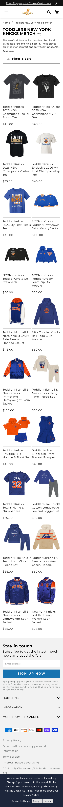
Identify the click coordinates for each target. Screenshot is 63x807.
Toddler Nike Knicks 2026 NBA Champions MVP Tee (46, 112)
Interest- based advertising (21, 762)
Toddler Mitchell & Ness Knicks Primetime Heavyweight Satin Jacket (16, 396)
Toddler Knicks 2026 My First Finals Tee (17, 225)
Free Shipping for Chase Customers (28, 3)
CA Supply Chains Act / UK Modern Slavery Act (31, 771)
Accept (36, 801)
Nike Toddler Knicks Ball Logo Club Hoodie (46, 336)
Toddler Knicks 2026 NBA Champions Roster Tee (16, 169)
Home (6, 22)
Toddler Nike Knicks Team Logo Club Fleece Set (17, 561)
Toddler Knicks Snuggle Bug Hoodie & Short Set (16, 454)
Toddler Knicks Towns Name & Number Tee (13, 507)
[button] (6, 12)
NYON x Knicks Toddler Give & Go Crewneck (15, 279)
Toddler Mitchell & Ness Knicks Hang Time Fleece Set (45, 393)
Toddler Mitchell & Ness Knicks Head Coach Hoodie (45, 561)
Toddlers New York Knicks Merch (33, 22)
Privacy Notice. (31, 795)
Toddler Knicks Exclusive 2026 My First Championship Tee (46, 169)
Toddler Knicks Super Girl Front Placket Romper (43, 454)
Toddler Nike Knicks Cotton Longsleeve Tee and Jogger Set (46, 507)
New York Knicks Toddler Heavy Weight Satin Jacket (44, 617)
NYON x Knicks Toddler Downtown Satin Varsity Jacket (46, 225)
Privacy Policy (12, 740)
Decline (48, 801)
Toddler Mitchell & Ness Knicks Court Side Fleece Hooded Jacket (16, 337)
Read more (8, 51)
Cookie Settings (20, 801)
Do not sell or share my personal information (24, 748)
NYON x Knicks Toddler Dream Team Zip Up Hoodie (42, 280)
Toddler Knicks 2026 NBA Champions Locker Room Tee (16, 112)
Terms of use (11, 756)
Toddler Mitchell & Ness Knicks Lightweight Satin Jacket (16, 617)
